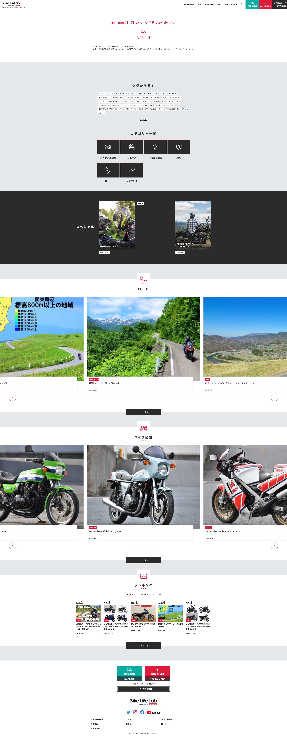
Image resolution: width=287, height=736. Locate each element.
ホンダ (118, 109)
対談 (128, 97)
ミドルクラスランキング (171, 97)
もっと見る (143, 120)
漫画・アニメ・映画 (105, 109)
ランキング (234, 4)
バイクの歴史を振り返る (107, 105)
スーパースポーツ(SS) (141, 97)
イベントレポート (125, 105)
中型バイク (174, 94)
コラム (219, 4)
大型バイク (156, 97)
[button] (12, 397)
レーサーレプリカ (141, 105)
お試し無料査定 (265, 6)
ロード (226, 4)
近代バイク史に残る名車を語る (109, 101)
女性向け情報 (118, 97)
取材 (140, 94)
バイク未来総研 (188, 4)
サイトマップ (171, 49)
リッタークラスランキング (171, 101)
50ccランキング (115, 94)
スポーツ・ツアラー (144, 101)
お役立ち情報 (209, 4)
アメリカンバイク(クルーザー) (155, 94)
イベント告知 (128, 101)
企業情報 (94, 724)
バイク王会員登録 (280, 4)
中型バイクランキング (165, 105)
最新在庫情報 (252, 6)
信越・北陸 (144, 109)
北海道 (156, 101)
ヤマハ (185, 109)
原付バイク (102, 94)
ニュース (200, 4)
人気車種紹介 (175, 109)
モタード (101, 113)
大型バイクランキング (159, 109)
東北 (152, 105)
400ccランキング (104, 97)
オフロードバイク (130, 109)
